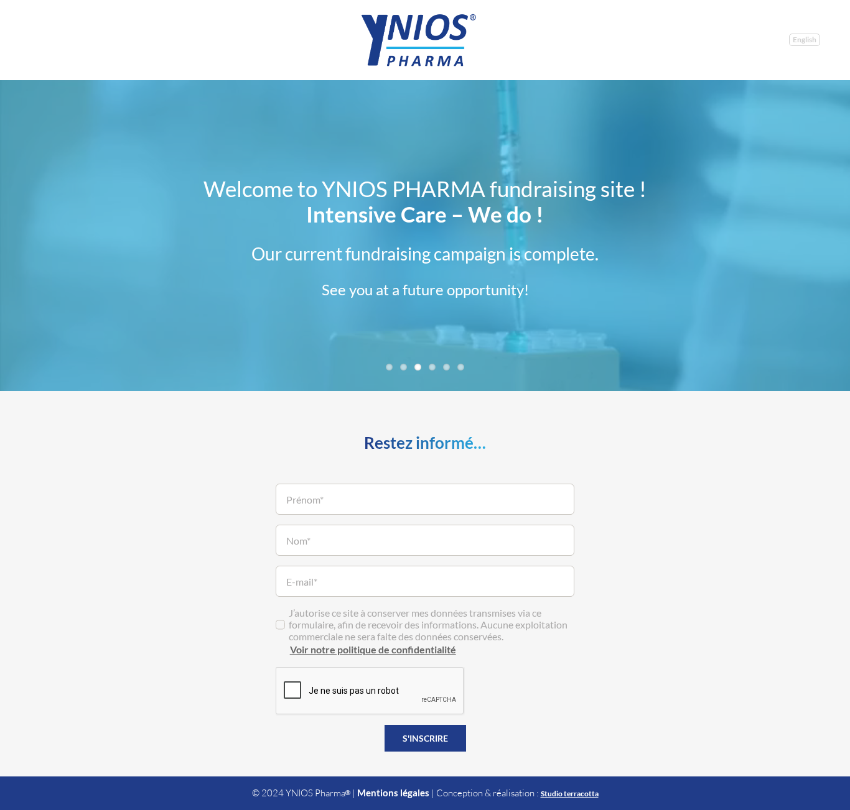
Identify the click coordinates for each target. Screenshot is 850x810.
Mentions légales (393, 792)
